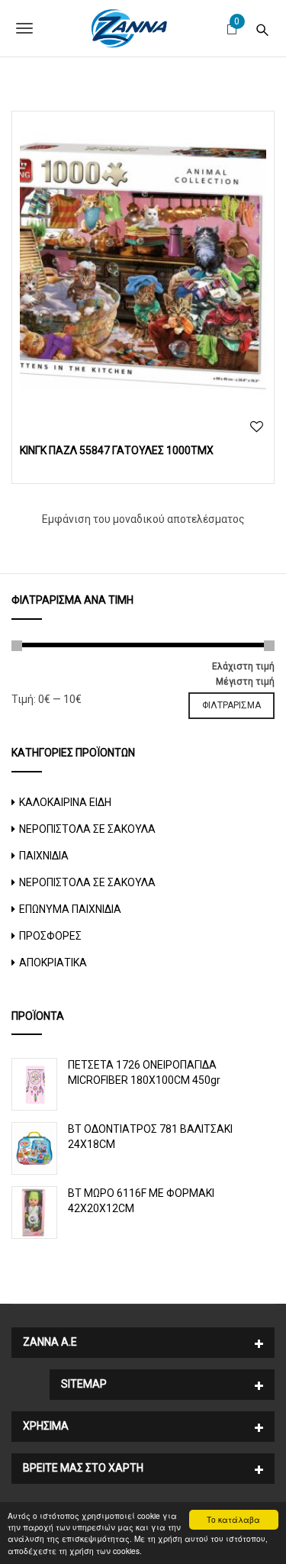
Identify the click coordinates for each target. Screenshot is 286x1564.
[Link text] (262, 28)
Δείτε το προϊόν (143, 262)
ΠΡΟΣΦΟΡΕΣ (50, 936)
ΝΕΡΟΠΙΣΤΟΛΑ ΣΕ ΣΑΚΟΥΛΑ (87, 829)
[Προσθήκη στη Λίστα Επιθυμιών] (256, 427)
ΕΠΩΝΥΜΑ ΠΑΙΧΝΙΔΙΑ (70, 909)
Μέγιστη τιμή (245, 681)
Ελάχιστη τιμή (243, 666)
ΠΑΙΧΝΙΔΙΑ (44, 856)
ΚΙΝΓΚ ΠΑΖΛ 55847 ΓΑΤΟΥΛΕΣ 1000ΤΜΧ (117, 450)
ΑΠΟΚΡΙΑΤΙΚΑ (53, 962)
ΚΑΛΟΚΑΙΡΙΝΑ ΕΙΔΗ (65, 802)
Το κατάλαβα (233, 1519)
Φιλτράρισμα (231, 705)
